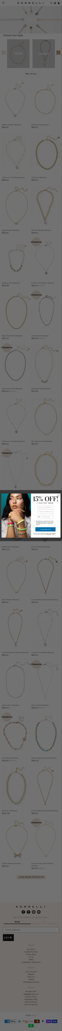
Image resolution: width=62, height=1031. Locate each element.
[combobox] (45, 511)
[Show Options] (51, 511)
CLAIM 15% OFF (45, 529)
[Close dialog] (58, 495)
